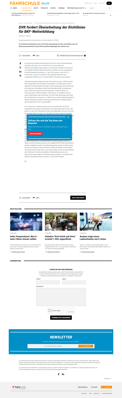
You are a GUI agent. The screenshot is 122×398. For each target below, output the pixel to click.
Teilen (37, 55)
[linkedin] (63, 374)
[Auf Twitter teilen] (20, 67)
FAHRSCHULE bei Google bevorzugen (71, 55)
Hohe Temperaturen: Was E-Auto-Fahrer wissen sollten (23, 237)
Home (21, 23)
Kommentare (26, 55)
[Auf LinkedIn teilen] (20, 71)
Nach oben (107, 378)
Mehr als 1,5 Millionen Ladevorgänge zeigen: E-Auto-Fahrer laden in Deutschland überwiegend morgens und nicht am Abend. (95, 246)
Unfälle (35, 74)
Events (53, 8)
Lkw (51, 65)
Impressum (84, 393)
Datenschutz (97, 393)
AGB (90, 393)
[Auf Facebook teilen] (20, 63)
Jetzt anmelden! (35, 134)
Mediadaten (83, 387)
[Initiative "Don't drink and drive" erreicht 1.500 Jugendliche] (61, 222)
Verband (61, 8)
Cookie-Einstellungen (107, 393)
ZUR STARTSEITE (78, 198)
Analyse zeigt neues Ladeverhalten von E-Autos (93, 237)
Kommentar (39, 286)
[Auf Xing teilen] (20, 75)
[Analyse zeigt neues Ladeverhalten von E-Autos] (96, 222)
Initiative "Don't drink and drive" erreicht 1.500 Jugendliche (60, 237)
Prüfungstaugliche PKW (76, 8)
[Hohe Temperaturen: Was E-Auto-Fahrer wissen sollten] (26, 222)
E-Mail (38, 279)
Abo (109, 3)
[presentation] (110, 15)
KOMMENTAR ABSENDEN (61, 318)
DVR (51, 63)
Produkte (44, 8)
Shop (95, 3)
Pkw (39, 65)
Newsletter (88, 3)
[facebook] (58, 374)
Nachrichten (26, 8)
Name (64, 279)
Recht (36, 8)
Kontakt (101, 3)
